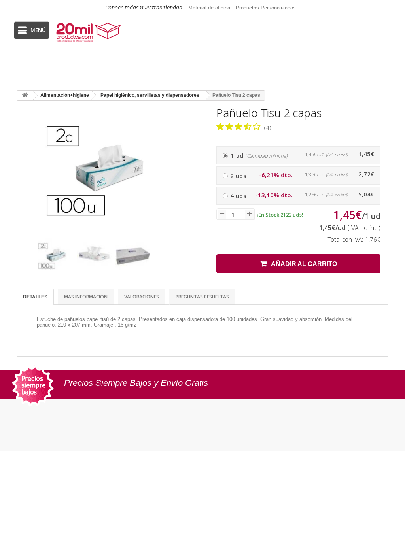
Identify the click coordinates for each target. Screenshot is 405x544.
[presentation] (24, 259)
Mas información (86, 296)
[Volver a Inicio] (24, 95)
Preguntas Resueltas (202, 296)
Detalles (35, 297)
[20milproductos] (89, 32)
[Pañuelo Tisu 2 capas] (55, 256)
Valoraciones (141, 296)
